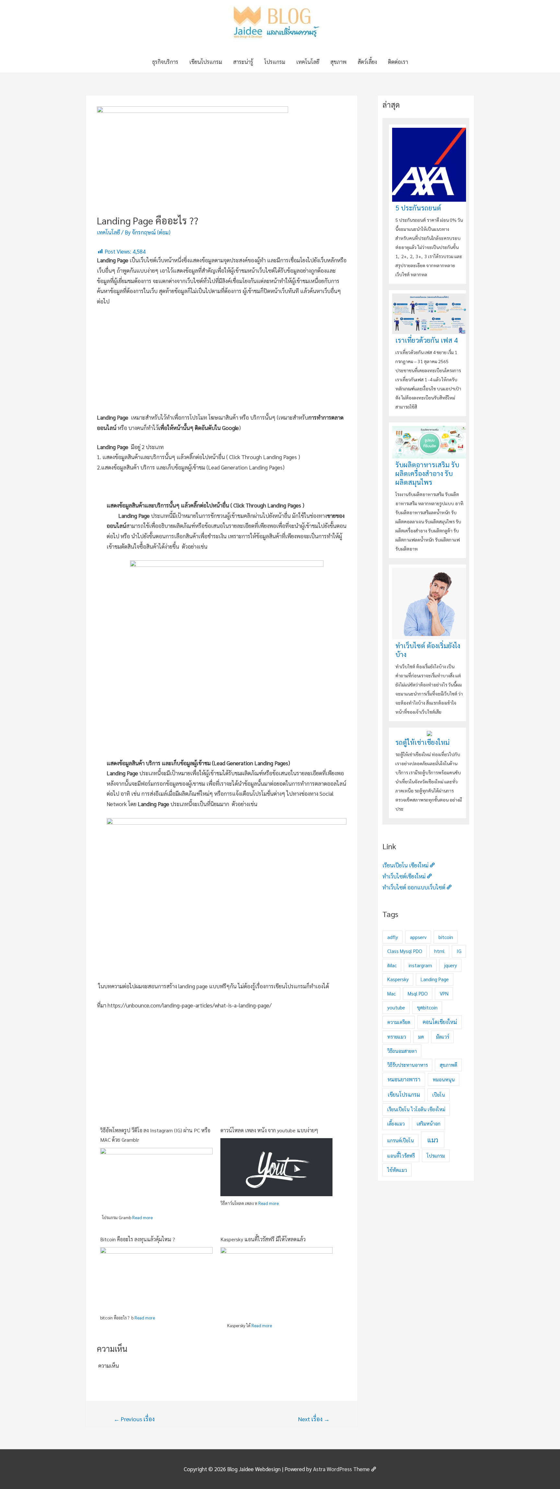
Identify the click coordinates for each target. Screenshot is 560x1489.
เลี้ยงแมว (396, 1123)
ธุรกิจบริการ (165, 61)
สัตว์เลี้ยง (367, 61)
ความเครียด (398, 1022)
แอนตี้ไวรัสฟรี (401, 1155)
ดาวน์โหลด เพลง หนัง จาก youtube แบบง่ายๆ (269, 1130)
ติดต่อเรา (398, 61)
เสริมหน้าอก (428, 1123)
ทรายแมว (396, 1036)
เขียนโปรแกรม (205, 61)
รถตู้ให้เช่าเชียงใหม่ (422, 742)
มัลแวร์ (442, 1036)
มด (421, 1036)
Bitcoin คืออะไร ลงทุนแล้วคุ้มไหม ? (137, 1239)
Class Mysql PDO (404, 951)
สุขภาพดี (448, 1065)
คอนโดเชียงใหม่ (440, 1021)
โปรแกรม (274, 61)
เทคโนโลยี (307, 61)
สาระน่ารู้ (243, 61)
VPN (444, 993)
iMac (392, 965)
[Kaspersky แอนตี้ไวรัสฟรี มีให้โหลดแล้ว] (276, 1283)
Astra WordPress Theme (341, 1468)
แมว (432, 1140)
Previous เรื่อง (134, 1419)
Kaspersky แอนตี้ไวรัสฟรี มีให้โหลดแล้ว (263, 1239)
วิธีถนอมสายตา (402, 1051)
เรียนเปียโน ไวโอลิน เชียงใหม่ (416, 1109)
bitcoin (445, 937)
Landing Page (435, 979)
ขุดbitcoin (427, 1007)
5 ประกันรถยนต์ (418, 207)
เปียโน (438, 1094)
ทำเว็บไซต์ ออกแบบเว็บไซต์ (413, 887)
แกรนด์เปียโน (400, 1140)
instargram (420, 965)
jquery (450, 965)
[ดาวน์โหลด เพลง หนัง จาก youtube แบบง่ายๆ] (276, 1166)
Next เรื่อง (314, 1419)
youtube (396, 1007)
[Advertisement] (221, 360)
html (439, 951)
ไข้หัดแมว (397, 1170)
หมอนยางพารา (404, 1079)
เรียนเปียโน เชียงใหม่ (405, 865)
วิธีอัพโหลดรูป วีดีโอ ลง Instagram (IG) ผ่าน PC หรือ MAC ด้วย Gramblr (155, 1135)
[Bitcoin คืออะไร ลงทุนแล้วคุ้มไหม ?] (156, 1277)
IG (459, 951)
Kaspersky (398, 979)
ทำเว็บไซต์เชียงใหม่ (404, 876)
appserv (418, 937)
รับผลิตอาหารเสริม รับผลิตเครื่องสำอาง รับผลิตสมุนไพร (427, 473)
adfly (392, 937)
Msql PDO (418, 993)
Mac (391, 993)
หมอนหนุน (444, 1079)
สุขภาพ (338, 61)
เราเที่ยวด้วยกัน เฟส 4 (426, 340)
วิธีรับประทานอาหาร (407, 1065)
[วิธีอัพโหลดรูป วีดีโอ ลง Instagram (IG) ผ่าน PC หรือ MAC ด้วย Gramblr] (156, 1178)
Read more (142, 1217)
